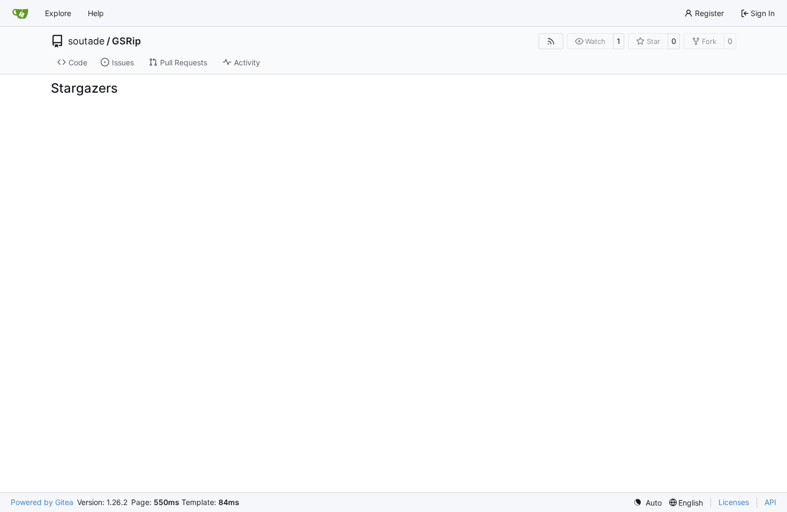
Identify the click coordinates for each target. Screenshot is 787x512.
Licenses (733, 502)
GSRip (126, 41)
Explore (58, 13)
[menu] (647, 502)
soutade (86, 41)
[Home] (20, 13)
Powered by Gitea (42, 502)
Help (96, 13)
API (770, 502)
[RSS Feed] (551, 41)
